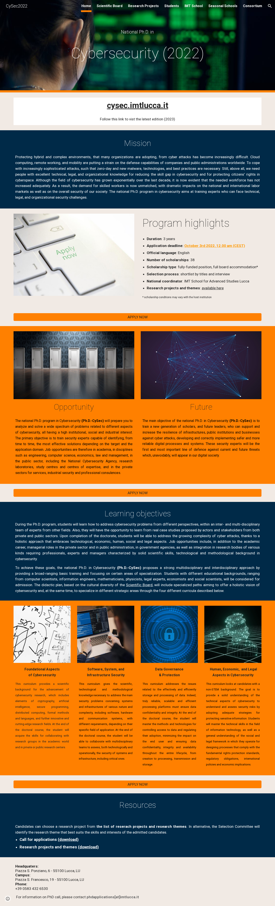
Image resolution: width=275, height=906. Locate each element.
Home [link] (86, 6)
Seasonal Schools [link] (222, 6)
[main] (137, 32)
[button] (270, 6)
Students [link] (171, 6)
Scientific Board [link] (109, 6)
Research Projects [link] (143, 6)
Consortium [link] (252, 6)
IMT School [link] (194, 6)
